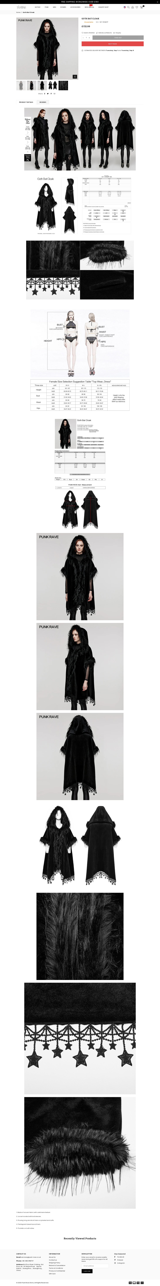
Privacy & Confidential (57, 1271)
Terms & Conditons (56, 1268)
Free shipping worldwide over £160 (80, 2)
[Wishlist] (137, 7)
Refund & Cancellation (57, 1265)
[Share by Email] (54, 93)
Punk (47, 7)
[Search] (128, 7)
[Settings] (133, 7)
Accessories (75, 7)
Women (63, 7)
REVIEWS (43, 102)
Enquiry (118, 33)
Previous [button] (18, 48)
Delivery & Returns (105, 33)
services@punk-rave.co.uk (31, 1257)
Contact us (53, 1260)
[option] (47, 49)
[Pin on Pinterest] (51, 93)
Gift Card (52, 1274)
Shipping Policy (54, 1263)
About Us (52, 1257)
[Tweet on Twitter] (48, 93)
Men (54, 7)
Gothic (37, 7)
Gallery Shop (103, 7)
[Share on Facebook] (45, 93)
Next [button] (76, 48)
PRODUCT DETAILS (26, 102)
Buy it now (113, 44)
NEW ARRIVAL (89, 6)
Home (18, 12)
